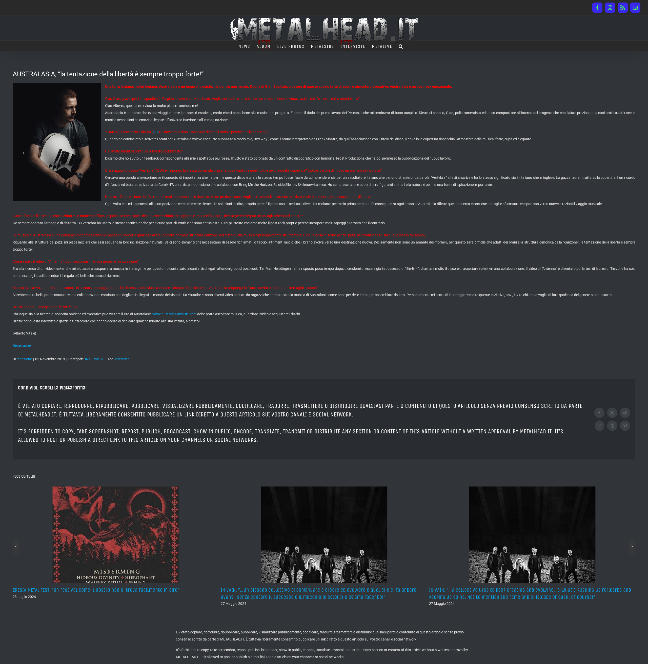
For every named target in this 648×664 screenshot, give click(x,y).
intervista (122, 359)
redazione (24, 359)
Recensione (22, 345)
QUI (156, 132)
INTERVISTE (94, 359)
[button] (401, 46)
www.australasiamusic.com (174, 314)
